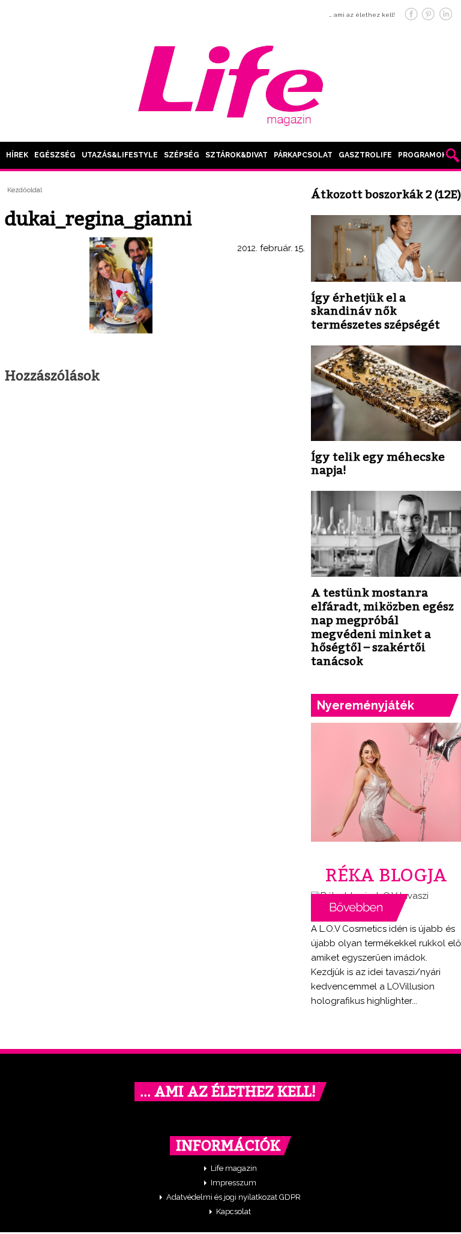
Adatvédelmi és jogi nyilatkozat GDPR (233, 1197)
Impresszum (233, 1182)
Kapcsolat (233, 1211)
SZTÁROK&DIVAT (236, 155)
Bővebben (359, 908)
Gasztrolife (365, 155)
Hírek (17, 155)
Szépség (181, 155)
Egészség (55, 155)
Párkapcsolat (303, 155)
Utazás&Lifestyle (120, 155)
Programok (422, 155)
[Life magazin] (230, 83)
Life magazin (234, 1168)
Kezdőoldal (24, 190)
